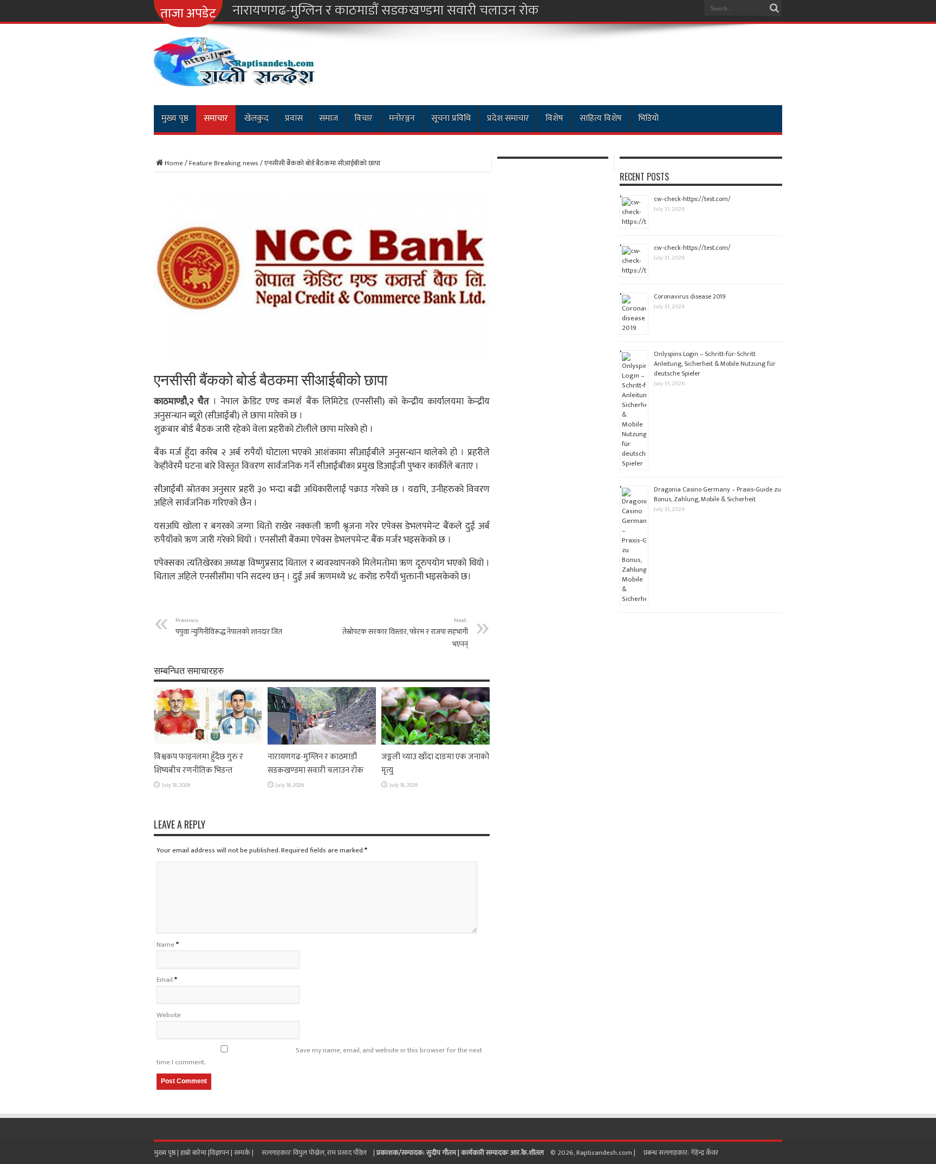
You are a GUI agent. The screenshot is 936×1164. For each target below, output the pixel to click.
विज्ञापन (219, 1153)
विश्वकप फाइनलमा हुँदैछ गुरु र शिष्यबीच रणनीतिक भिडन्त (198, 763)
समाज (328, 118)
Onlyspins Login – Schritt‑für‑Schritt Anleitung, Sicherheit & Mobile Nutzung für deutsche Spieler (715, 363)
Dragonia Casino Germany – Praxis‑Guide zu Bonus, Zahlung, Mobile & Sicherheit (717, 494)
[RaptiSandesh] (235, 78)
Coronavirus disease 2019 (690, 296)
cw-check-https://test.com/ (692, 198)
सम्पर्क (243, 1153)
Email (165, 980)
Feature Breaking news (223, 163)
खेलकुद (256, 118)
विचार (363, 118)
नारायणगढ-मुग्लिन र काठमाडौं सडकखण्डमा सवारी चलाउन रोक (385, 11)
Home (174, 163)
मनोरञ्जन (402, 118)
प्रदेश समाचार (508, 118)
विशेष (554, 118)
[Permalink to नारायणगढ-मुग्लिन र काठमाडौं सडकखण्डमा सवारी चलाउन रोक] (322, 742)
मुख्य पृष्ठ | (167, 1153)
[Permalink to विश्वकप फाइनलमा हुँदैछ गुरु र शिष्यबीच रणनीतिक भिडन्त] (208, 742)
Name (165, 944)
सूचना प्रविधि (451, 118)
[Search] (774, 8)
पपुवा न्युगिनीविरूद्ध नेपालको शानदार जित (229, 626)
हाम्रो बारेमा (194, 1153)
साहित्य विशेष (601, 118)
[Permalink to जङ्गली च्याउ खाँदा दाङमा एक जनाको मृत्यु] (435, 742)
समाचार (216, 118)
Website (169, 1015)
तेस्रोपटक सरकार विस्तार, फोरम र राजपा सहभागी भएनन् (405, 632)
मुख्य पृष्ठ (174, 118)
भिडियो (648, 118)
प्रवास (294, 118)
